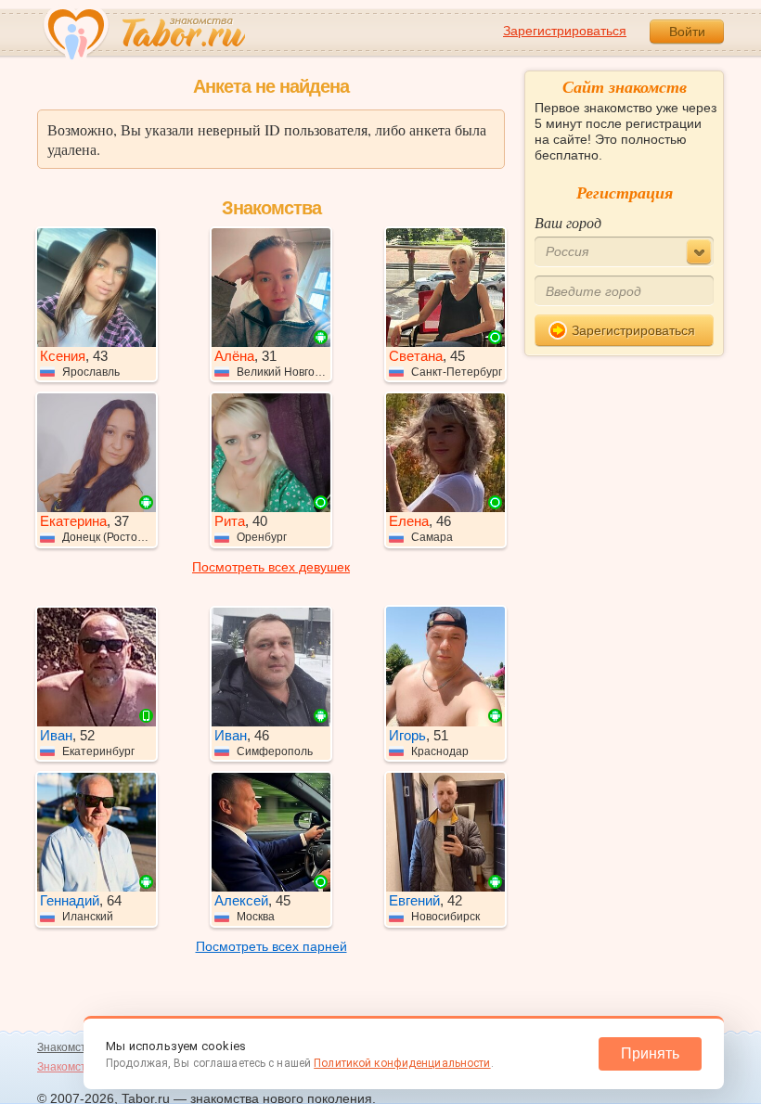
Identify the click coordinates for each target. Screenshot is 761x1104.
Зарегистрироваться (564, 30)
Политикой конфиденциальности (402, 1063)
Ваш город (568, 222)
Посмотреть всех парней (271, 946)
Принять (650, 1053)
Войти (687, 31)
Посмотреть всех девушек (271, 566)
